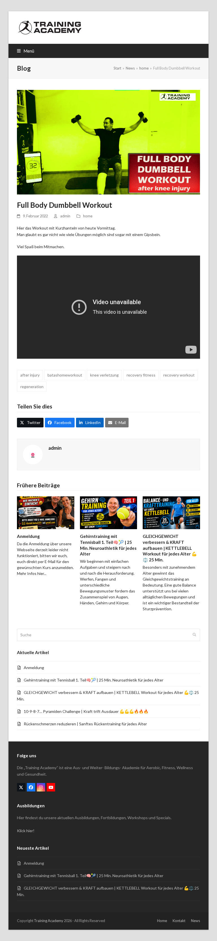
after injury (30, 375)
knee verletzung (104, 375)
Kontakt (179, 920)
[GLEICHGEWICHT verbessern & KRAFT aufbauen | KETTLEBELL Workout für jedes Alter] (171, 512)
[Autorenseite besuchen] (33, 453)
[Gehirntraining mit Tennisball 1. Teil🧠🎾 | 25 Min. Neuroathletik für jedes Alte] (108, 512)
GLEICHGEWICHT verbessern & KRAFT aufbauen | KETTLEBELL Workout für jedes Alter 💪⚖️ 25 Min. (170, 548)
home (87, 216)
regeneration (32, 386)
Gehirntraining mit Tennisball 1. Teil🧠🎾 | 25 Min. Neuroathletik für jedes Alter (93, 680)
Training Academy (48, 920)
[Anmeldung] (45, 512)
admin (65, 216)
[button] (25, 50)
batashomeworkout (64, 375)
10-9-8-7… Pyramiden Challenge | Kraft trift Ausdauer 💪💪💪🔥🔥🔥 (86, 711)
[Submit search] (194, 635)
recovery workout (179, 375)
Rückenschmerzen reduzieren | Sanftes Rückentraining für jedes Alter (85, 723)
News (195, 920)
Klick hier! (25, 830)
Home (162, 920)
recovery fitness (141, 375)
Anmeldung (28, 536)
